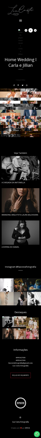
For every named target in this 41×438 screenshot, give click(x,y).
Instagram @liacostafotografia (20, 266)
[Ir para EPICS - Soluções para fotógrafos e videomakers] (20, 428)
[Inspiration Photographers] (20, 403)
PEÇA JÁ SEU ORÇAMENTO (20, 375)
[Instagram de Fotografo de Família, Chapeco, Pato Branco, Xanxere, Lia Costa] (20, 417)
